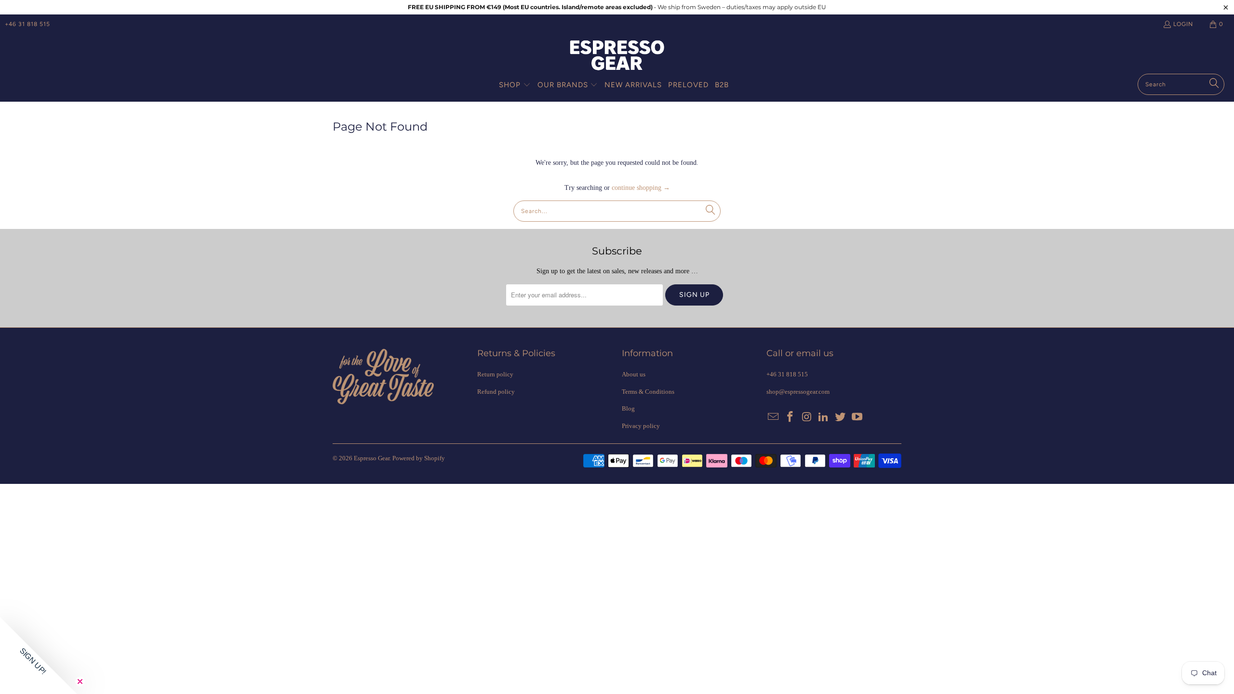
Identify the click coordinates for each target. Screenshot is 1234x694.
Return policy (495, 374)
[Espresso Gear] (617, 56)
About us (633, 374)
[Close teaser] (80, 681)
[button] (515, 85)
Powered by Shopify (418, 458)
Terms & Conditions (648, 391)
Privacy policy (641, 425)
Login (1183, 24)
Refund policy (496, 391)
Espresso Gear (371, 458)
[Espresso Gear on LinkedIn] (824, 417)
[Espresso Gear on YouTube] (857, 417)
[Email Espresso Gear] (773, 417)
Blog (628, 408)
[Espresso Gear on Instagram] (807, 417)
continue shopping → (641, 187)
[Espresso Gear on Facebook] (790, 417)
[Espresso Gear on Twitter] (840, 417)
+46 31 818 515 (27, 24)
